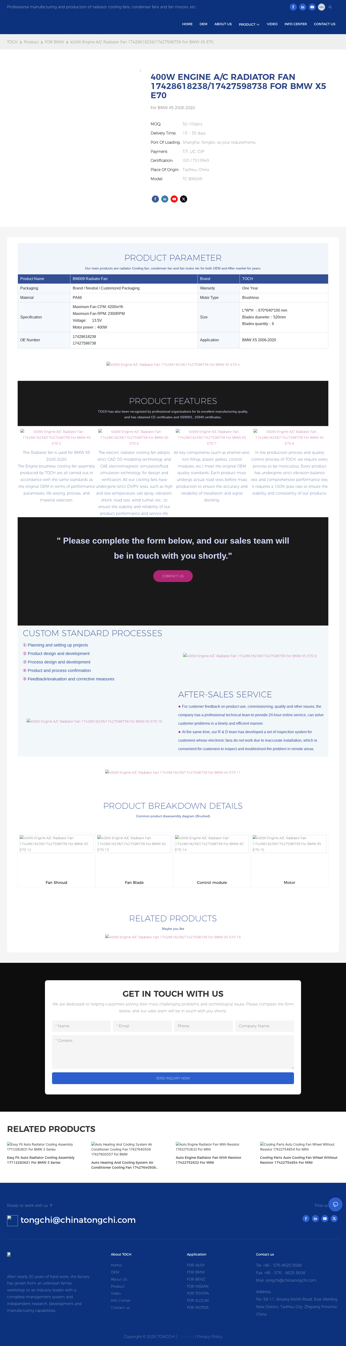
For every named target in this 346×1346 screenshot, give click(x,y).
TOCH (12, 42)
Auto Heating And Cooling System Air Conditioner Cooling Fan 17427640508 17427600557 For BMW (123, 1165)
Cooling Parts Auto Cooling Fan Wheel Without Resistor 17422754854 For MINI (299, 1160)
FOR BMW (54, 42)
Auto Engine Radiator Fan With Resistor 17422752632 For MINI (208, 1160)
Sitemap (186, 1336)
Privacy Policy (209, 1336)
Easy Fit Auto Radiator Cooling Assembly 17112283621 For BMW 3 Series (40, 1160)
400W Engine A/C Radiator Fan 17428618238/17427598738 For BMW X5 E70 (141, 42)
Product (31, 42)
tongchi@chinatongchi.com (78, 1220)
